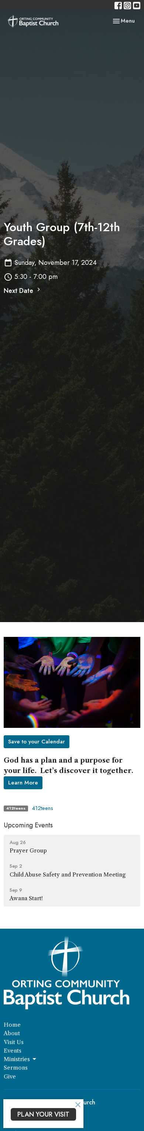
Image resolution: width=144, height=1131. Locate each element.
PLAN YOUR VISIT (43, 1114)
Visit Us (14, 1042)
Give (10, 1076)
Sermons (16, 1067)
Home (12, 1024)
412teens (42, 808)
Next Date (19, 291)
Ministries (17, 1059)
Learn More (23, 783)
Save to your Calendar (36, 741)
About (12, 1033)
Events (12, 1050)
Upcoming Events (28, 825)
